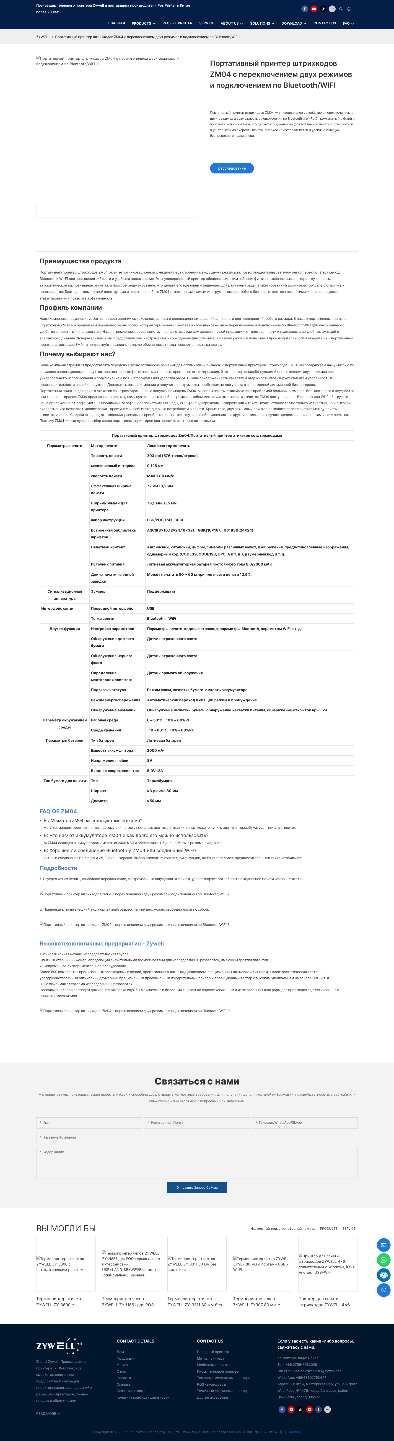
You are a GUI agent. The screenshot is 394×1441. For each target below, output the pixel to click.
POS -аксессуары (211, 1384)
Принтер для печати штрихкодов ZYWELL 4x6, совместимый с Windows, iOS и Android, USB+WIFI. (324, 1302)
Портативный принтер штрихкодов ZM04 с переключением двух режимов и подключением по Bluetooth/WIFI (146, 37)
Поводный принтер (213, 1352)
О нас (121, 1371)
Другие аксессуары (213, 1397)
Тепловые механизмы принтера (223, 1378)
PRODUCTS (329, 1228)
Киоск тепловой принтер (218, 1371)
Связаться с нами (131, 1391)
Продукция (126, 1358)
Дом (120, 1352)
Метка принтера (210, 1358)
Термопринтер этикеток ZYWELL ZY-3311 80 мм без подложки (194, 1302)
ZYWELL (42, 37)
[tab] (197, 246)
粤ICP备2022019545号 (265, 1432)
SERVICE (348, 1228)
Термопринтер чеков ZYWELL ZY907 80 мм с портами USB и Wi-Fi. (256, 1302)
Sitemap (294, 1432)
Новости (124, 1378)
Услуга (122, 1365)
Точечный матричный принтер (222, 1391)
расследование (232, 168)
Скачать (123, 1384)
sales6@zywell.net (326, 1371)
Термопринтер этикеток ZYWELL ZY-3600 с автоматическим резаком (62, 1302)
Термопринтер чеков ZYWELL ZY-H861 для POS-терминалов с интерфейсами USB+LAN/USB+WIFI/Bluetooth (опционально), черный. (131, 1302)
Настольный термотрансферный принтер (283, 1228)
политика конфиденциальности (143, 1397)
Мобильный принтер (214, 1365)
